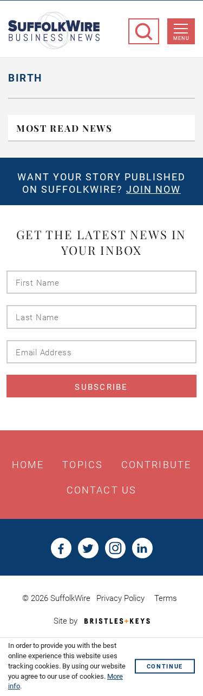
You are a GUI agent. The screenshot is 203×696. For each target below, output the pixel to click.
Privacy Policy (120, 598)
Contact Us (101, 490)
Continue (165, 667)
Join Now (153, 189)
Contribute (156, 465)
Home (28, 465)
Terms (165, 598)
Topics (82, 465)
